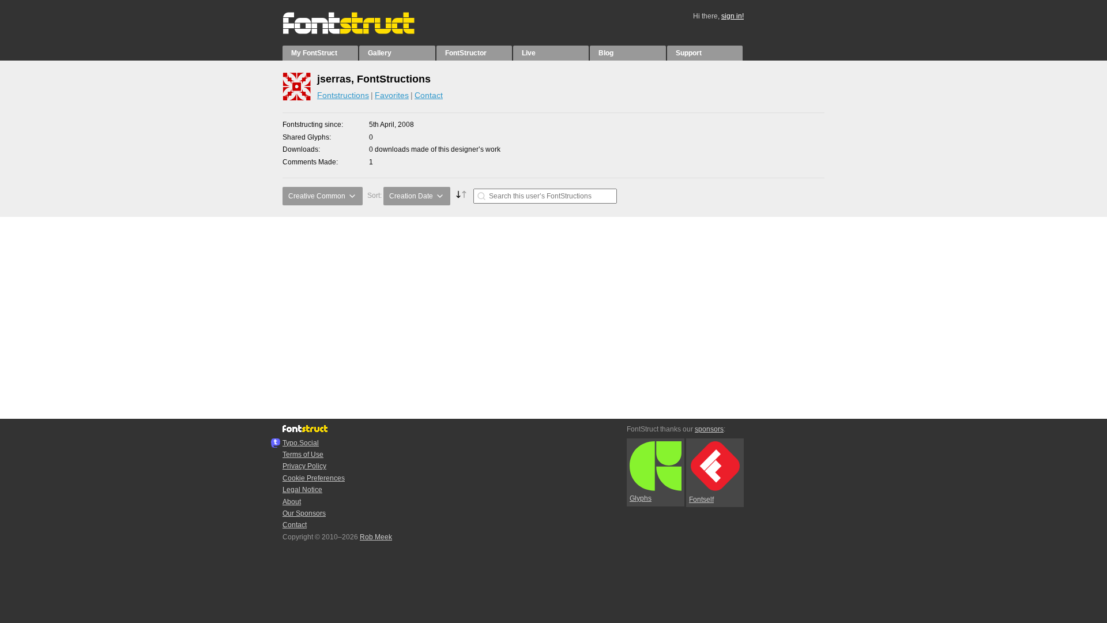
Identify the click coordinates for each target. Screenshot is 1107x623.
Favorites (392, 95)
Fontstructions (343, 95)
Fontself (701, 500)
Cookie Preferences (314, 478)
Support (689, 53)
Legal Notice (302, 490)
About (292, 502)
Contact (429, 95)
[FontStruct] (361, 32)
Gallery (379, 53)
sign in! (732, 16)
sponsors (709, 429)
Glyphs (641, 498)
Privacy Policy (304, 466)
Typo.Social (301, 443)
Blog (605, 53)
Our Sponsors (304, 513)
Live (529, 53)
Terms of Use (303, 455)
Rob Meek (376, 537)
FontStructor (466, 53)
